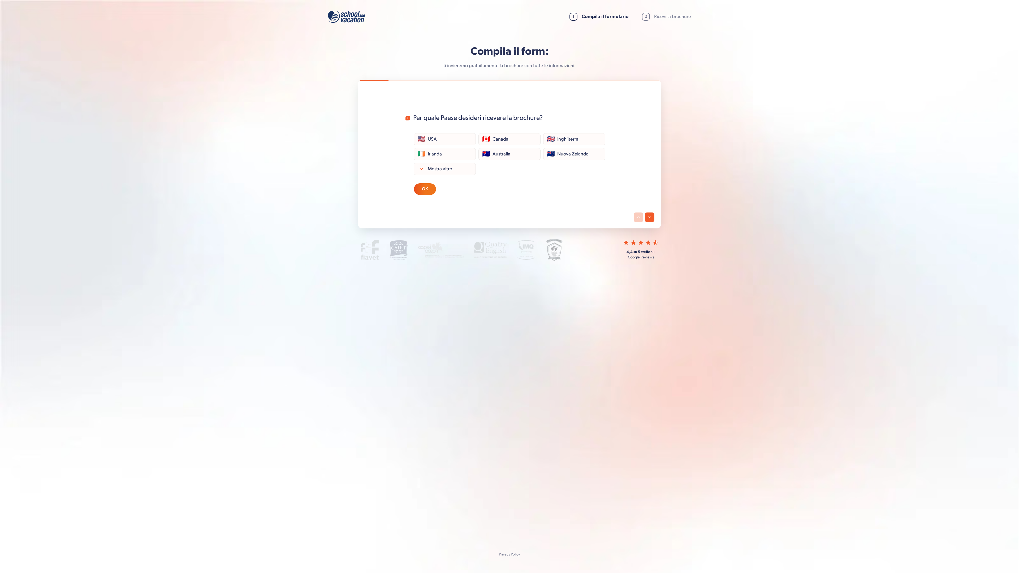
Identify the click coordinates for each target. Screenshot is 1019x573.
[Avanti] (649, 217)
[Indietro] (638, 217)
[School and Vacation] (346, 17)
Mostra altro (440, 168)
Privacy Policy (509, 554)
